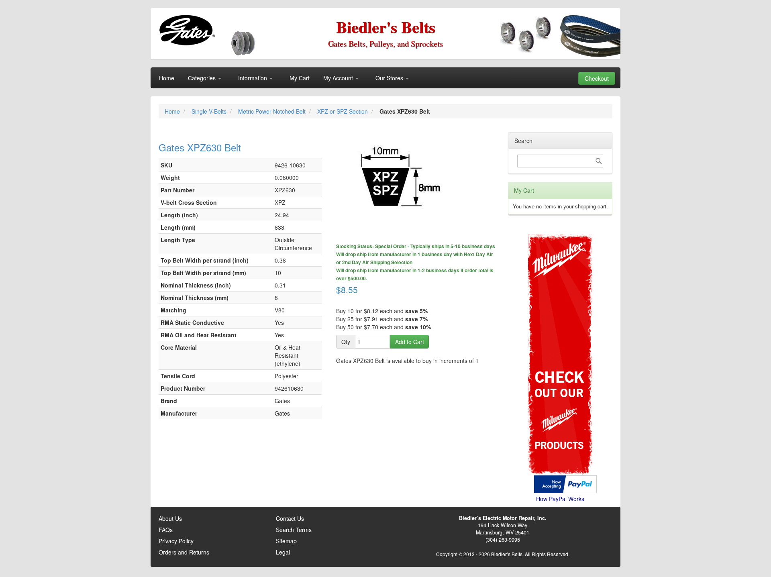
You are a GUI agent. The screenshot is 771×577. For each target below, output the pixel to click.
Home (173, 111)
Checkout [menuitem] (597, 78)
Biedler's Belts (385, 27)
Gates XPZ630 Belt (200, 147)
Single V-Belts (210, 111)
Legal (283, 552)
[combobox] (560, 161)
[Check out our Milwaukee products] (560, 324)
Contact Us (290, 518)
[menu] (385, 78)
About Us (170, 518)
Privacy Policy (176, 541)
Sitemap (286, 541)
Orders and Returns (184, 552)
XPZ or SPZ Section (343, 111)
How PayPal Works (560, 499)
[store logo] (187, 30)
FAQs (166, 530)
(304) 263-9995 (502, 539)
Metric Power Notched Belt (272, 111)
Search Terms (294, 530)
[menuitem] (166, 78)
